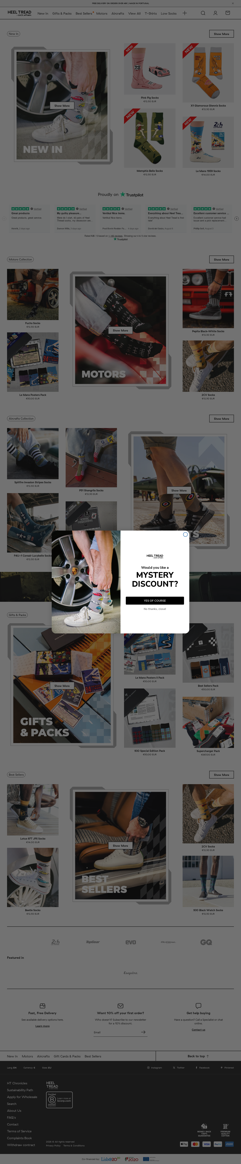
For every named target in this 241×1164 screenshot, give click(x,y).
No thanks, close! (155, 609)
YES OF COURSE (155, 601)
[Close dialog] (185, 534)
